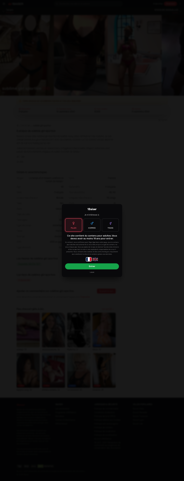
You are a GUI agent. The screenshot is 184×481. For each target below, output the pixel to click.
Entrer (92, 266)
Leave (92, 272)
